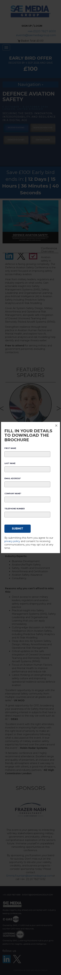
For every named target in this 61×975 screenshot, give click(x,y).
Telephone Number (14, 509)
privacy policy (12, 541)
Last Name (9, 463)
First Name (10, 448)
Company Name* (12, 494)
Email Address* (12, 478)
